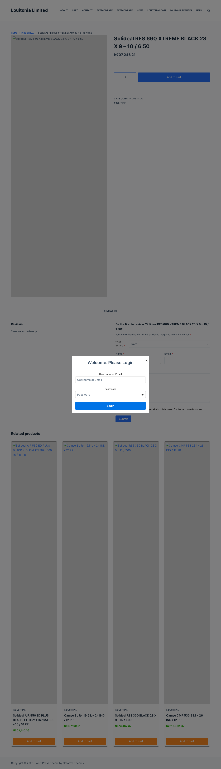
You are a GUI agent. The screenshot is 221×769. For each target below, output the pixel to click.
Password (111, 389)
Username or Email (110, 374)
